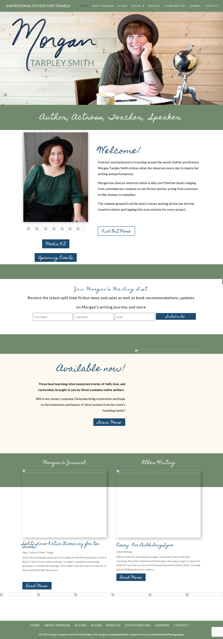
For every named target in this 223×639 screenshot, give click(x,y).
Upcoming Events (55, 258)
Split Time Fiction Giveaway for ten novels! (61, 545)
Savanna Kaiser (119, 634)
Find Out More (116, 232)
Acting (123, 6)
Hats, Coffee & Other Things (37, 552)
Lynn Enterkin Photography (167, 634)
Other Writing (174, 6)
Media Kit (56, 244)
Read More (37, 585)
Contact (211, 6)
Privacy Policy (83, 634)
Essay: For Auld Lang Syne (144, 545)
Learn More (109, 422)
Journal (195, 6)
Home (84, 6)
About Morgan (102, 6)
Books (136, 6)
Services (154, 6)
